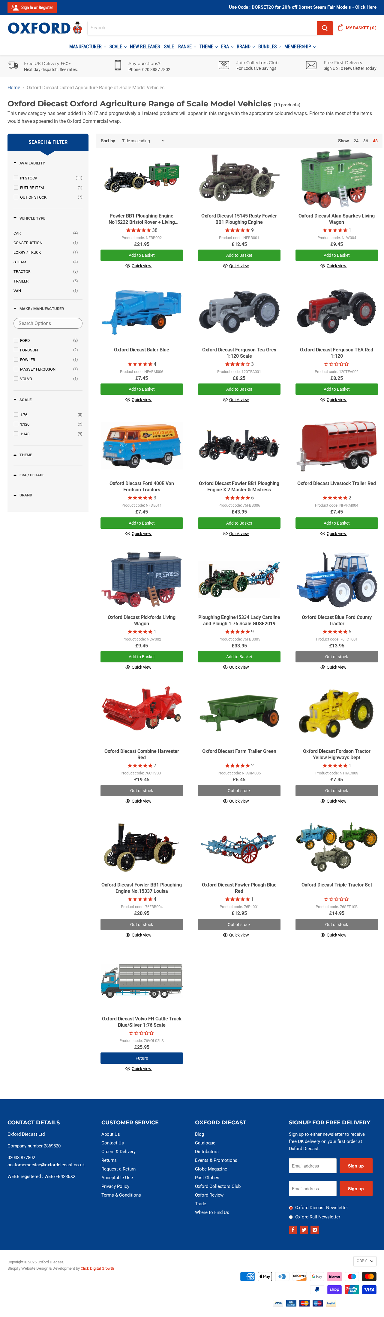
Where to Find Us (212, 1212)
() (361, 27)
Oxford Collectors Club (218, 1186)
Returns (109, 1160)
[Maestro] (318, 1305)
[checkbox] (51, 178)
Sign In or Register (36, 7)
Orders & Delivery (118, 1151)
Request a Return (118, 1169)
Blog (199, 1134)
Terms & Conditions (121, 1195)
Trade (200, 1203)
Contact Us (112, 1143)
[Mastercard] (304, 1305)
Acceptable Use (117, 1177)
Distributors (207, 1151)
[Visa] (278, 1305)
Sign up (356, 1166)
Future (142, 1058)
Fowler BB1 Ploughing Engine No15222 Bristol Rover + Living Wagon (142, 222)
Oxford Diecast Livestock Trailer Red (336, 483)
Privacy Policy (115, 1186)
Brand (244, 46)
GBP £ (362, 1261)
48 (375, 140)
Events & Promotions (216, 1160)
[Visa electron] (291, 1305)
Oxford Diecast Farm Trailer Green (239, 751)
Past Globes (207, 1177)
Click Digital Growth (97, 1268)
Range (185, 46)
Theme (207, 46)
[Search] (325, 28)
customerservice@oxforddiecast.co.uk (46, 1165)
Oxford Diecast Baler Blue (141, 350)
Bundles (268, 46)
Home (14, 87)
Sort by (108, 141)
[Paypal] (331, 1305)
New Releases (145, 46)
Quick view (142, 265)
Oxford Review (209, 1195)
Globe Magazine (211, 1169)
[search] (202, 28)
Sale (169, 46)
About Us (110, 1134)
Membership (298, 46)
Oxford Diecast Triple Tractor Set (337, 885)
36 (365, 140)
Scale (116, 46)
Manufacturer (86, 46)
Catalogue (205, 1143)
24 (356, 140)
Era (225, 46)
